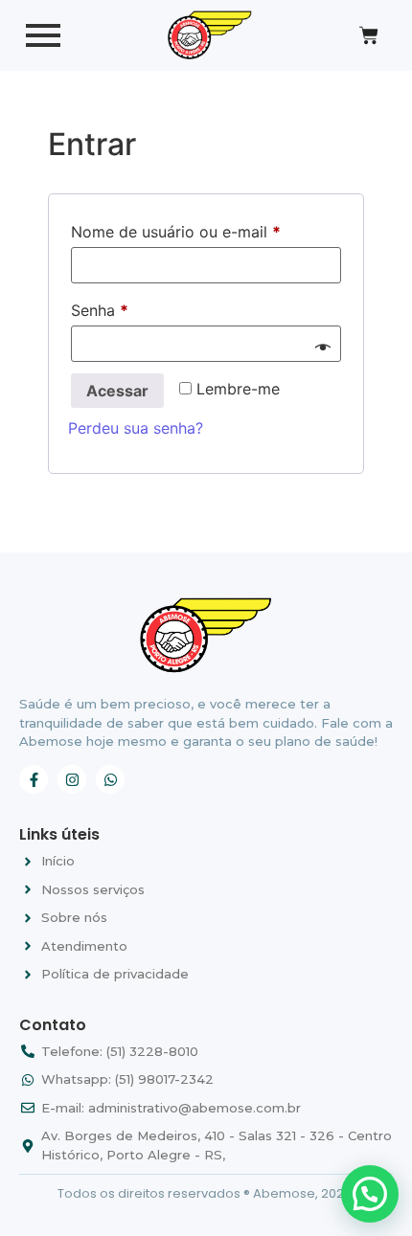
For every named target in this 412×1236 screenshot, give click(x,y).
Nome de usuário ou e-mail (206, 228)
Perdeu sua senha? (135, 428)
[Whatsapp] (110, 779)
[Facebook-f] (33, 779)
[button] (370, 1194)
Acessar (117, 390)
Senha (141, 307)
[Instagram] (71, 779)
